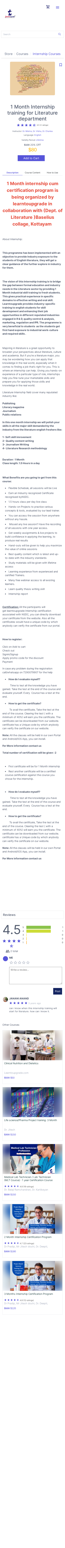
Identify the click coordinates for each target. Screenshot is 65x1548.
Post (57, 991)
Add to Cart (31, 158)
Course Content (32, 172)
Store (8, 54)
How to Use (52, 172)
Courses (22, 54)
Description (12, 172)
